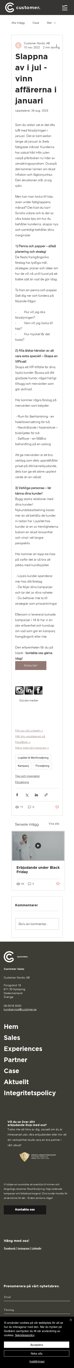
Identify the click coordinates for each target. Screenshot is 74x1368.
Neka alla (36, 1353)
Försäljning (42, 765)
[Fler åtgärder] (56, 45)
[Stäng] (68, 1322)
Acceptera (36, 1345)
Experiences (23, 1049)
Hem (11, 1027)
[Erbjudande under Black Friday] (38, 846)
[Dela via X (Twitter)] (27, 795)
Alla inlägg (18, 22)
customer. (22, 957)
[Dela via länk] (46, 795)
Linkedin (36, 1248)
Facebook (10, 1248)
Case (36, 22)
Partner (15, 1060)
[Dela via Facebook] (17, 795)
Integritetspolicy (30, 1093)
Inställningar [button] (37, 1361)
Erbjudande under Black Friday (38, 870)
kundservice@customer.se (20, 1009)
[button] (64, 7)
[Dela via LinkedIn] (36, 795)
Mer (49, 22)
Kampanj (23, 765)
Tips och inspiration (27, 776)
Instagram (24, 1248)
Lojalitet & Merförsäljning (33, 757)
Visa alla (54, 823)
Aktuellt (16, 1082)
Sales (12, 1038)
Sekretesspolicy (25, 1335)
